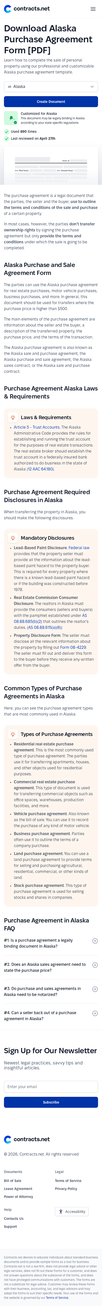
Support (10, 1227)
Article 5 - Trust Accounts (37, 427)
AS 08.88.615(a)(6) (44, 627)
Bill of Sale (12, 1181)
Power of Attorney (18, 1197)
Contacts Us (14, 1219)
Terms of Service (68, 1181)
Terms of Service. (57, 1297)
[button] (27, 9)
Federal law (79, 548)
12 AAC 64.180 (40, 469)
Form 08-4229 (73, 647)
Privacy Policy (66, 1189)
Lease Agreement (18, 1189)
